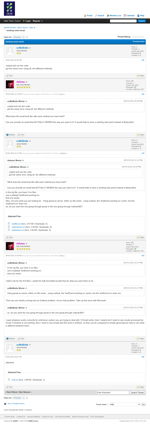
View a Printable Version (15, 403)
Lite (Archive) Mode (62, 417)
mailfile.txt (16, 224)
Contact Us (21, 417)
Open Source (22, 28)
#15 (143, 357)
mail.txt (15, 380)
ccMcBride (22, 48)
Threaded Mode (139, 41)
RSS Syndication (97, 417)
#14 (143, 255)
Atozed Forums (10, 28)
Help (142, 15)
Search (101, 15)
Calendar (131, 15)
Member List (115, 15)
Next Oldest (12, 392)
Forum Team (10, 417)
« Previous (17, 37)
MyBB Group (33, 421)
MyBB (15, 421)
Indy (31, 28)
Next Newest (24, 392)
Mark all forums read (80, 417)
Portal (89, 15)
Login (28, 21)
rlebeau (61, 94)
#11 (143, 60)
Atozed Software (33, 417)
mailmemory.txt (18, 227)
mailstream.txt (18, 230)
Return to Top (47, 417)
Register (36, 21)
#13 (143, 153)
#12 (143, 94)
